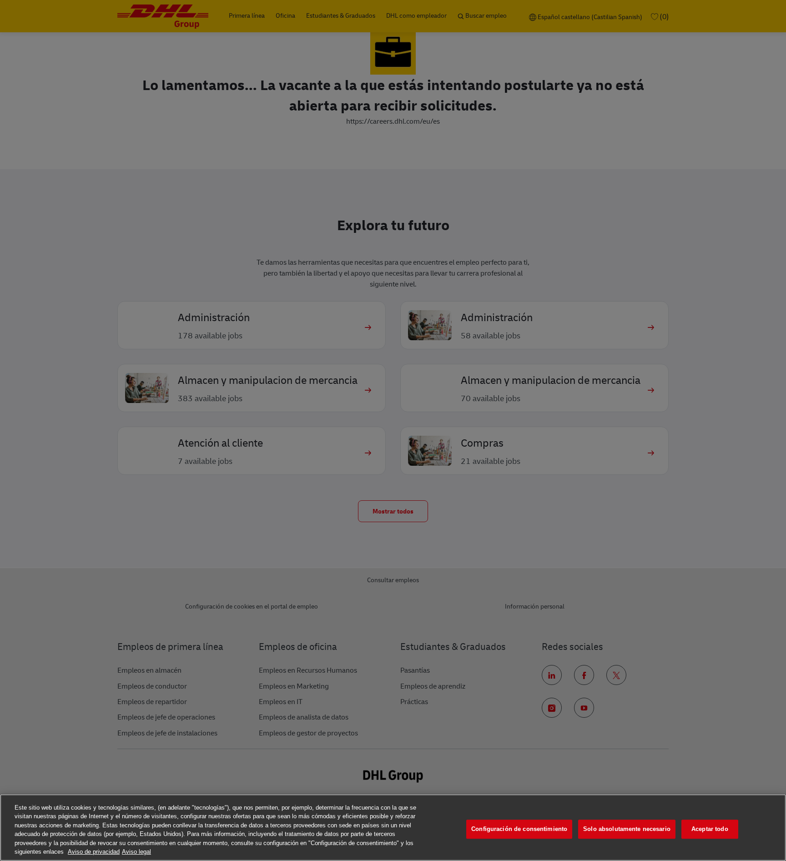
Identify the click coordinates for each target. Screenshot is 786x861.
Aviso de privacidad (94, 851)
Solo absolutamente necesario (626, 829)
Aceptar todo (709, 829)
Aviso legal (136, 851)
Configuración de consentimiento (519, 829)
